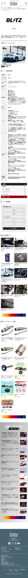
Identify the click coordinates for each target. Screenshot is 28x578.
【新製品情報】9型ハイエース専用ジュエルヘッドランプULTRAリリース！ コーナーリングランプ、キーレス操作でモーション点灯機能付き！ (10, 496)
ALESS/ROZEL (4, 505)
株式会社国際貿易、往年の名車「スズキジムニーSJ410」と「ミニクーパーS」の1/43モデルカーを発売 (10, 510)
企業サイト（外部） (6, 196)
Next (25, 54)
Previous (2, 54)
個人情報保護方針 (22, 569)
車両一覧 (4, 186)
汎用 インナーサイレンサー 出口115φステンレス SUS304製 (7, 376)
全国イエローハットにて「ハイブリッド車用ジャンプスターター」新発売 (9, 449)
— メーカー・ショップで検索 (6, 549)
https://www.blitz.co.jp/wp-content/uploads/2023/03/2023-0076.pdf (17, 177)
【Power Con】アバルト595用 (7, 295)
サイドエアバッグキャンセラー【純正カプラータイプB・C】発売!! (9, 475)
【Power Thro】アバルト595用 (20, 278)
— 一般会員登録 (17, 549)
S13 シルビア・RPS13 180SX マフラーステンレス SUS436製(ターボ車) (7, 339)
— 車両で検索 (3, 550)
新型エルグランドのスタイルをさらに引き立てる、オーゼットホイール (9, 482)
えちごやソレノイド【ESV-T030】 (6, 410)
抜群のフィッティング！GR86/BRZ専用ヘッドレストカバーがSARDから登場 (10, 489)
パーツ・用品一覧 (5, 189)
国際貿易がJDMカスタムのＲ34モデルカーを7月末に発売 (10, 462)
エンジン (14, 7)
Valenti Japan (3, 445)
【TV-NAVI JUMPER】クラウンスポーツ (7, 249)
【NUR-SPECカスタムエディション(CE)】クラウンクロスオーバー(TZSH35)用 (7, 280)
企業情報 (4, 184)
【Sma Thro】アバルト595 (6, 309)
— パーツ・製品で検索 (5, 551)
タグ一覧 (4, 569)
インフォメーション (6, 191)
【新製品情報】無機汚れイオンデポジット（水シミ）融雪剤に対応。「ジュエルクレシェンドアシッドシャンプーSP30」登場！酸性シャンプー (10, 442)
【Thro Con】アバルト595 (19, 295)
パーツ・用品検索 (7, 7)
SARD (2, 490)
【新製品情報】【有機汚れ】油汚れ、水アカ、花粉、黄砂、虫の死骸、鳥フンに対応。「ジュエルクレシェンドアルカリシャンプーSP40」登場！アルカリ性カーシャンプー (9, 434)
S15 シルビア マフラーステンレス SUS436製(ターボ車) (7, 358)
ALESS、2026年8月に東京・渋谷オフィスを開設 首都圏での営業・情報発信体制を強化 (9, 503)
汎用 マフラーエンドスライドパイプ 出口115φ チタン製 (20, 358)
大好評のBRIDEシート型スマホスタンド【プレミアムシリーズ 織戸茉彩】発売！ (9, 469)
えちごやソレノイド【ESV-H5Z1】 (19, 395)
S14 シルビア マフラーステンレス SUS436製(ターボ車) (20, 338)
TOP (2, 7)
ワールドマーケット (4, 457)
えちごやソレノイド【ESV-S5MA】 (19, 376)
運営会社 (15, 569)
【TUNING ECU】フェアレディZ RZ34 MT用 (20, 264)
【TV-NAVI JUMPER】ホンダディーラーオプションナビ (20, 249)
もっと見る (6, 315)
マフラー (18, 7)
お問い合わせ (10, 569)
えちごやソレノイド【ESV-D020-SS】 (7, 395)
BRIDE (2, 477)
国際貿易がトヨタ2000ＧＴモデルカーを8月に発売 (10, 456)
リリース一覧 (4, 194)
